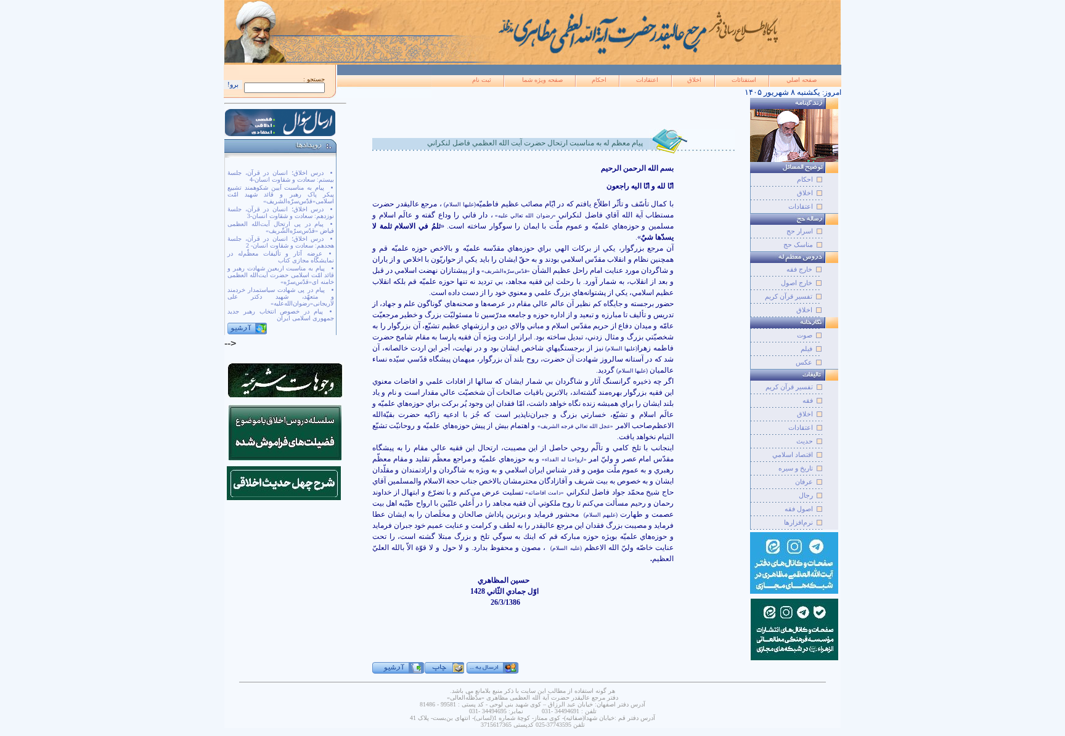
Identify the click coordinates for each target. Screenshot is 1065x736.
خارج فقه (799, 269)
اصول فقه (799, 508)
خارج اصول (796, 282)
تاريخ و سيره (795, 468)
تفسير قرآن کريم (789, 386)
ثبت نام (481, 79)
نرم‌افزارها (798, 522)
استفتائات (744, 79)
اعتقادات (647, 79)
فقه (807, 400)
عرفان (804, 481)
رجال (806, 495)
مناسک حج (798, 244)
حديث (804, 441)
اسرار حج (799, 231)
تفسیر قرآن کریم (788, 296)
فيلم (806, 348)
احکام (599, 79)
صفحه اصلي (801, 79)
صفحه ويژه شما (542, 79)
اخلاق (694, 79)
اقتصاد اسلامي (792, 454)
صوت (804, 335)
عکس (804, 362)
